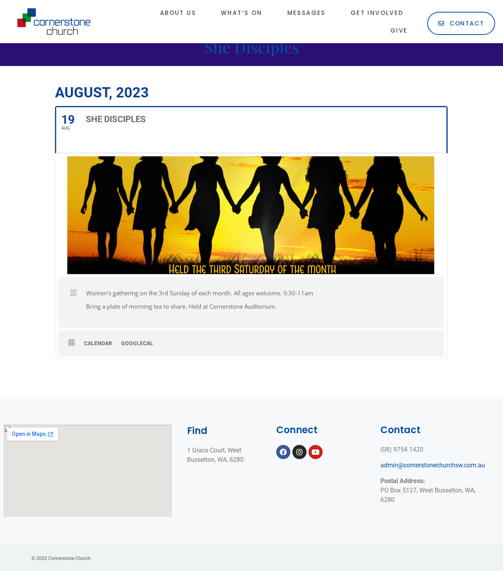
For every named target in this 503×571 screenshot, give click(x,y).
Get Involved (377, 13)
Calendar (98, 343)
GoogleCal (137, 343)
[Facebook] (283, 452)
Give (399, 30)
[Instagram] (299, 452)
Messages (306, 13)
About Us (178, 13)
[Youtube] (315, 452)
